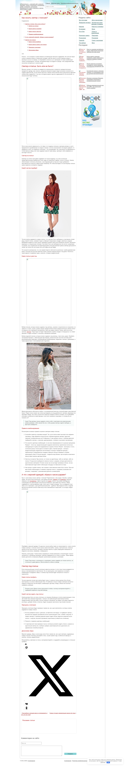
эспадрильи (33, 481)
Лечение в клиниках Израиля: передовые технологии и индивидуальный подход (95, 79)
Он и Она (81, 31)
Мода (93, 29)
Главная (47, 3)
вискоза (29, 331)
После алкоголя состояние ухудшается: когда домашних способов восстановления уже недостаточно (95, 65)
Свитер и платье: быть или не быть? (35, 24)
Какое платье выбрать (35, 41)
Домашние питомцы (85, 22)
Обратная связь (55, 3)
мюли (49, 481)
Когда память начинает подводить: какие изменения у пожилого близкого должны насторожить (95, 58)
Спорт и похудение (97, 40)
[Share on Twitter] (50, 700)
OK (108, 762)
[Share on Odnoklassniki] (26, 709)
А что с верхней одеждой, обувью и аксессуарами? (39, 37)
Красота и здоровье (97, 26)
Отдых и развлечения (95, 32)
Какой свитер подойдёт (35, 28)
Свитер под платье (30, 40)
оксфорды (63, 479)
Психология (82, 38)
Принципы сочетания (34, 47)
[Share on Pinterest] (26, 648)
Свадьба (81, 40)
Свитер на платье (33, 26)
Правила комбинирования (36, 34)
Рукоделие (95, 38)
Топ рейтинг (82, 43)
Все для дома (83, 20)
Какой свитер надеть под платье (38, 44)
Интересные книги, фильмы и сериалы (97, 23)
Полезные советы (84, 35)
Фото (93, 43)
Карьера (81, 26)
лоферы (55, 479)
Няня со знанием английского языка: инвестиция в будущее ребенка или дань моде (95, 51)
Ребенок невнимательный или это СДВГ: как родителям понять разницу (95, 87)
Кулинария (82, 29)
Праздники (95, 35)
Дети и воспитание (97, 20)
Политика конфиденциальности (69, 3)
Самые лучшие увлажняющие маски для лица (62, 713)
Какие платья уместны (35, 31)
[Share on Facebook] (26, 644)
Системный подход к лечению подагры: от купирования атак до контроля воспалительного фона (95, 73)
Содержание (31, 760)
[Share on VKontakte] (26, 704)
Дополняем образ (34, 50)
